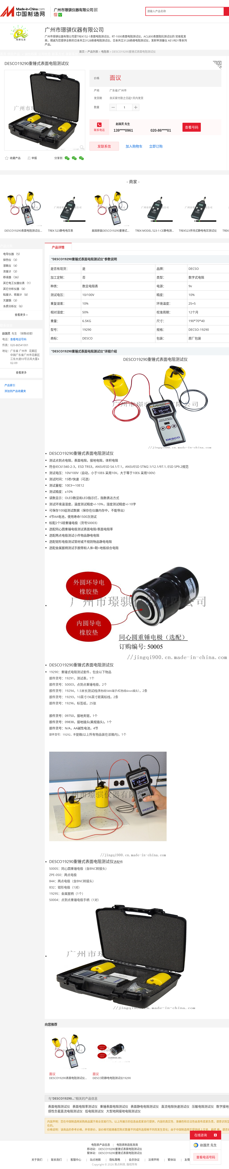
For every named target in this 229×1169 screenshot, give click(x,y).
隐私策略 (114, 1160)
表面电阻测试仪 (59, 1106)
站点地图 (95, 1160)
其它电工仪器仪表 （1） (17, 283)
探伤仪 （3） (11, 260)
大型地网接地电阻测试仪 (123, 1111)
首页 (82, 52)
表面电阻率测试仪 (85, 1106)
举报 (34, 158)
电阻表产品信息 (100, 1145)
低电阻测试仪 (94, 1111)
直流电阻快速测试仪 (175, 1106)
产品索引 (9, 385)
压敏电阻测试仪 (203, 1106)
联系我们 (56, 1160)
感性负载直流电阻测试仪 (65, 1111)
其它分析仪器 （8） (15, 289)
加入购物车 (134, 146)
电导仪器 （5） (12, 254)
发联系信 (104, 146)
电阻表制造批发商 (127, 1145)
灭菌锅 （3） (11, 300)
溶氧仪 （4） (11, 266)
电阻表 (105, 52)
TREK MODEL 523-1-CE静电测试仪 (156, 231)
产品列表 (92, 52)
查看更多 (21, 315)
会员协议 (134, 1160)
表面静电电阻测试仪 (145, 1106)
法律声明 (153, 1160)
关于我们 (37, 1160)
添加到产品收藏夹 (15, 391)
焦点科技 (119, 1164)
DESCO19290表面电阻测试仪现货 (24, 231)
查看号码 (191, 127)
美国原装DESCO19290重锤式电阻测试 (115, 231)
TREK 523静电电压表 (60, 231)
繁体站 (172, 1160)
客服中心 (75, 1160)
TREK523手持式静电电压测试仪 (198, 231)
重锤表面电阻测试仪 (114, 1106)
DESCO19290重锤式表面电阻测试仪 (120, 1149)
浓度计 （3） (11, 271)
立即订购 (156, 146)
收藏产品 (15, 158)
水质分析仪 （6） (13, 306)
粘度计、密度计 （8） (16, 295)
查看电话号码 (18, 339)
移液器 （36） (11, 277)
